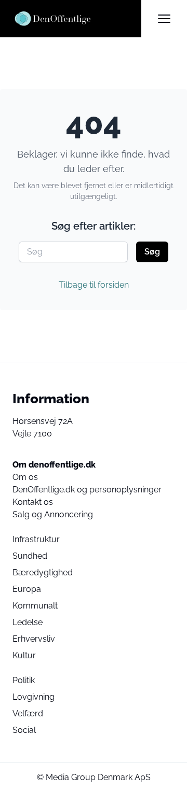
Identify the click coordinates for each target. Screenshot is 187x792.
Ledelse (27, 622)
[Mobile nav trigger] (164, 18)
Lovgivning (33, 697)
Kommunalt (35, 606)
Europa (26, 589)
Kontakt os (32, 502)
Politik (23, 680)
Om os (25, 477)
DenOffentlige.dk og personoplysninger (87, 489)
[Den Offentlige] (76, 18)
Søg (152, 252)
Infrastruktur (36, 539)
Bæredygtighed (42, 572)
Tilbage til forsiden (94, 285)
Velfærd (27, 713)
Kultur (24, 655)
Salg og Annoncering (52, 514)
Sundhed (29, 556)
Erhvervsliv (33, 639)
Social (24, 730)
